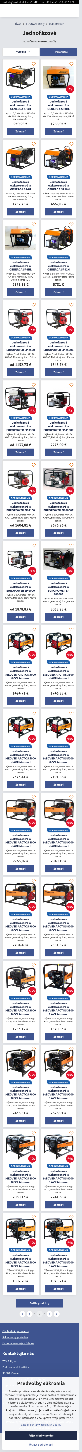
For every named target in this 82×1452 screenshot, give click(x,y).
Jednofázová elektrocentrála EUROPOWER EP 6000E (58, 506)
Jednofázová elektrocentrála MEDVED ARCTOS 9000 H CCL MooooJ (20, 924)
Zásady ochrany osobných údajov (41, 1424)
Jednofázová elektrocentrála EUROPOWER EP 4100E (58, 426)
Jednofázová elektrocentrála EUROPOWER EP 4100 (20, 506)
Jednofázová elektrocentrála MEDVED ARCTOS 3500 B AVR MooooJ (58, 1008)
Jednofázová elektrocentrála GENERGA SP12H (58, 265)
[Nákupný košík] (64, 11)
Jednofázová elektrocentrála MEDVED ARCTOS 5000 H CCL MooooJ (58, 756)
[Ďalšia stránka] (57, 1314)
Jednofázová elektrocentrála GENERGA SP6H (20, 185)
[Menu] (74, 11)
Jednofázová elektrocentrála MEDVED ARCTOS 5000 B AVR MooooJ (58, 1260)
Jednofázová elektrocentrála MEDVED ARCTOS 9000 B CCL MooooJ (20, 1092)
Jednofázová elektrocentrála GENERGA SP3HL (58, 105)
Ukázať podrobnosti (41, 1444)
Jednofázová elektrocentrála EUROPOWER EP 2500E (58, 345)
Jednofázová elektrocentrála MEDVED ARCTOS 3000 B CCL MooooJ (20, 1008)
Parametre (61, 52)
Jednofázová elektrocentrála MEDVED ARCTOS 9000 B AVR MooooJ (58, 1092)
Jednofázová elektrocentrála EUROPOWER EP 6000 (20, 586)
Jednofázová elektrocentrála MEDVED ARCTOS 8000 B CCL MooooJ (20, 1176)
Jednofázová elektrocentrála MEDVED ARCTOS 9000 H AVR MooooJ (58, 840)
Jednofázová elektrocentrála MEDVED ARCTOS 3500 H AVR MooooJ (58, 672)
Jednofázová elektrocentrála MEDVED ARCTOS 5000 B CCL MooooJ (20, 1260)
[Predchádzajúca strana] (22, 1314)
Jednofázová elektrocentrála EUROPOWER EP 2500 (20, 345)
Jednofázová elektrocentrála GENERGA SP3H (20, 105)
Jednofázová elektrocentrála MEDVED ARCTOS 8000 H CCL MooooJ (58, 924)
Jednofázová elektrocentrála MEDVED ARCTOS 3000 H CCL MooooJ (20, 672)
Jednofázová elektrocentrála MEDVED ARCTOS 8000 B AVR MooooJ (58, 1176)
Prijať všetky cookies (41, 1435)
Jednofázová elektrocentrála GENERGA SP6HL (20, 265)
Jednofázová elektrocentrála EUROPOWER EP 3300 (20, 426)
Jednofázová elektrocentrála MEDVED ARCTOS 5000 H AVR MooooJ (20, 756)
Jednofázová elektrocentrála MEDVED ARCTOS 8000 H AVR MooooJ (20, 840)
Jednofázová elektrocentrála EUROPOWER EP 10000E (58, 588)
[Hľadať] (55, 11)
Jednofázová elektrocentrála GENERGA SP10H (58, 185)
